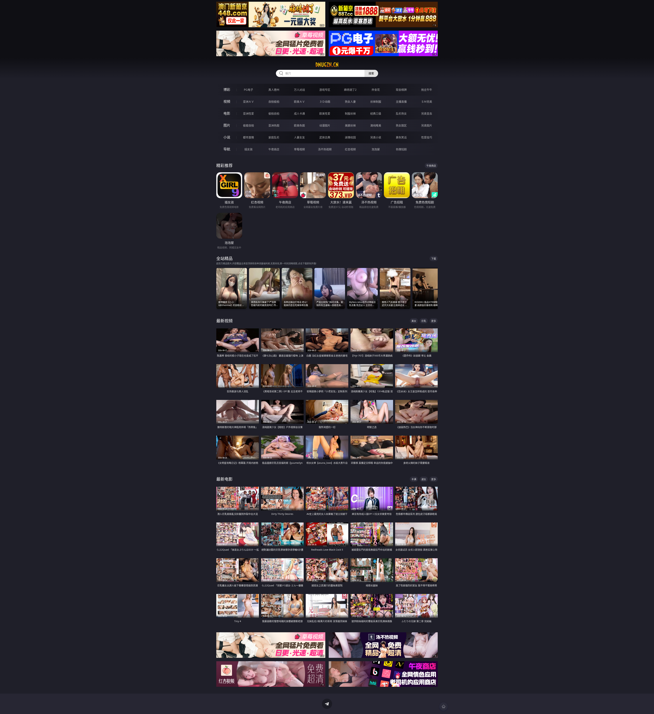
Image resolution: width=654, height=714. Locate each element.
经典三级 (375, 113)
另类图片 (426, 125)
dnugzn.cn (327, 64)
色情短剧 (401, 149)
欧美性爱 (324, 113)
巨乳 (423, 320)
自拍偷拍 (273, 102)
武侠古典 (324, 137)
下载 (433, 258)
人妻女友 (299, 137)
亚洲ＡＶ (248, 102)
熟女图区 (401, 125)
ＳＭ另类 (426, 102)
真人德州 (273, 90)
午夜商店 (273, 149)
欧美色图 (299, 125)
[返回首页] (443, 706)
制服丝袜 (350, 113)
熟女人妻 (350, 102)
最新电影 (224, 479)
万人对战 (299, 90)
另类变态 (426, 113)
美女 (413, 320)
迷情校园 (350, 137)
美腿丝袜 (350, 125)
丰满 (413, 479)
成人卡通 (299, 113)
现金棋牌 (401, 90)
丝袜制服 (375, 102)
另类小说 (375, 137)
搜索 (371, 73)
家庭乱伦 (273, 137)
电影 (226, 113)
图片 (226, 125)
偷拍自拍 (273, 113)
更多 (433, 320)
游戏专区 (324, 90)
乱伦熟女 (401, 113)
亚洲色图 (273, 125)
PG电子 (248, 90)
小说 (226, 137)
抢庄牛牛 (426, 90)
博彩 (226, 89)
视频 (226, 101)
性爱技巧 (426, 137)
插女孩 (248, 149)
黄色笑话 (401, 137)
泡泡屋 (376, 149)
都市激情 (248, 137)
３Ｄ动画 (324, 102)
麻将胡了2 (350, 90)
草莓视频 (299, 149)
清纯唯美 (375, 125)
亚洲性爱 (248, 113)
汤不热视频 (325, 149)
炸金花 (376, 90)
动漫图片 (324, 125)
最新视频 (224, 320)
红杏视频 (350, 149)
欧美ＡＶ (299, 102)
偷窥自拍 (248, 125)
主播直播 (401, 102)
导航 (226, 149)
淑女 (423, 479)
